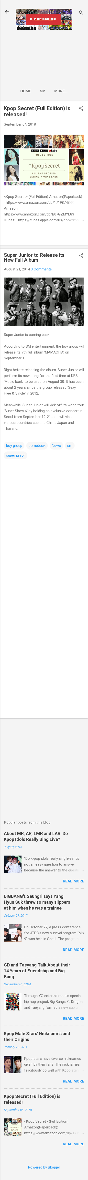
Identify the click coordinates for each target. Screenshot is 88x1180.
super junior (15, 455)
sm (69, 445)
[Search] (81, 13)
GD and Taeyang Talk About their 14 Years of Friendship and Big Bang (37, 970)
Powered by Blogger (44, 1167)
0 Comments (41, 269)
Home (25, 91)
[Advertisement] (44, 57)
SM (42, 91)
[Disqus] (44, 521)
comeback (37, 445)
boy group (14, 445)
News (56, 445)
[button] (81, 108)
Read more (73, 881)
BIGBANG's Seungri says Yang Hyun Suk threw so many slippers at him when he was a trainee (37, 902)
